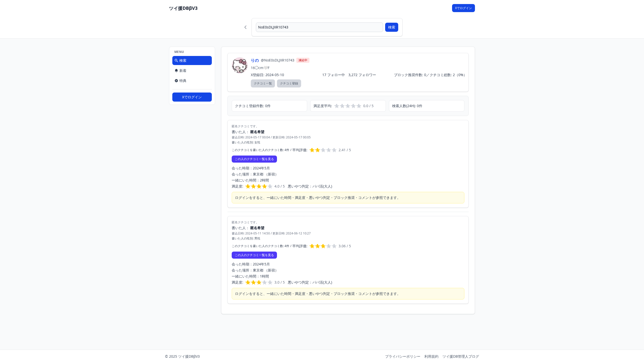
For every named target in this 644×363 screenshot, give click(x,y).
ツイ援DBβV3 (183, 8)
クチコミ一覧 (263, 83)
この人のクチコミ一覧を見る (254, 159)
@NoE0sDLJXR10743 (277, 60)
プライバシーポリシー (402, 356)
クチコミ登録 (289, 83)
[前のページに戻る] (246, 27)
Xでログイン (463, 8)
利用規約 (431, 356)
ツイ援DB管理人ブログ (460, 356)
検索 (391, 27)
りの (255, 60)
